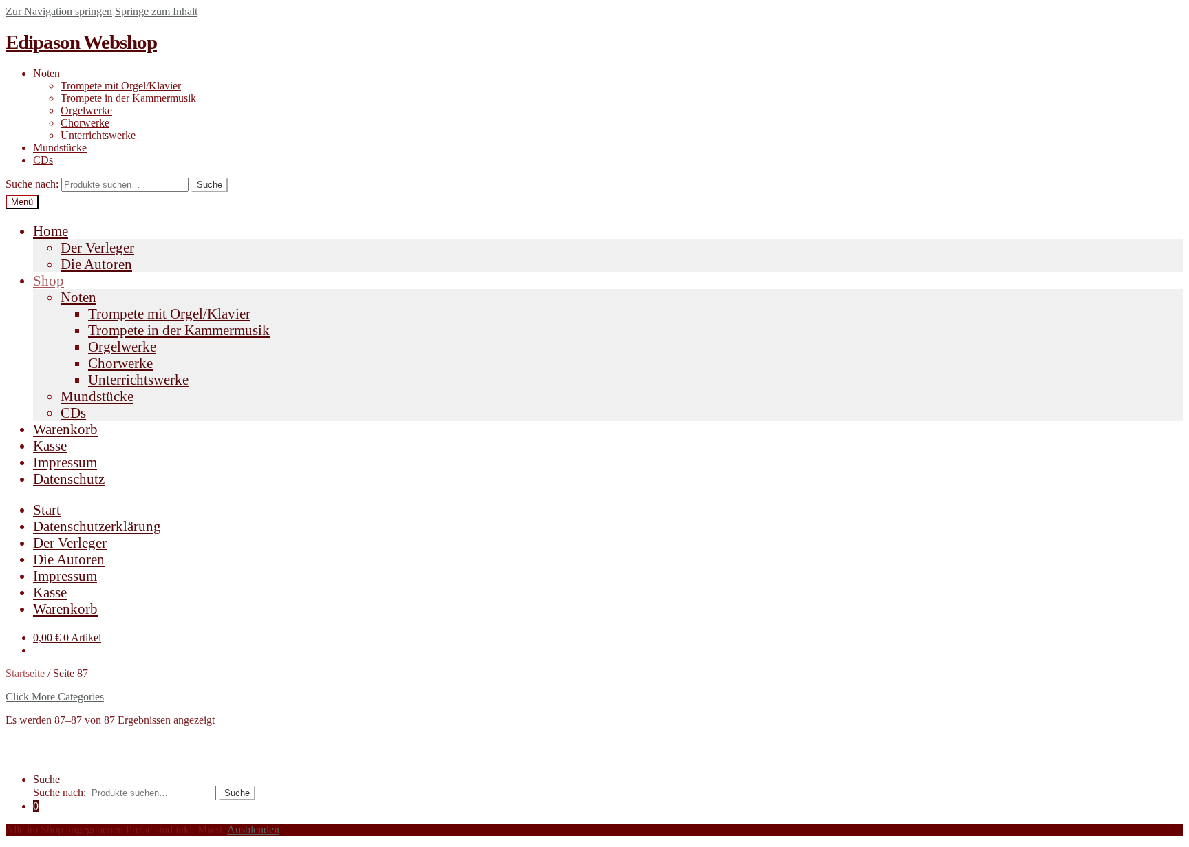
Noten (46, 73)
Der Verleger (97, 247)
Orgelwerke (86, 110)
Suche (209, 185)
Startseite (25, 673)
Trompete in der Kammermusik (128, 98)
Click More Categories (55, 697)
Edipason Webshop (81, 42)
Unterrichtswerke (98, 135)
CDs (43, 160)
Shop (48, 280)
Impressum (65, 462)
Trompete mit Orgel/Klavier (121, 86)
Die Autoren (96, 264)
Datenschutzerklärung (97, 526)
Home (50, 231)
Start (47, 509)
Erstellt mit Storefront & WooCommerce (93, 756)
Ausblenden (253, 829)
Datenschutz (69, 478)
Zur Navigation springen (59, 11)
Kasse (50, 445)
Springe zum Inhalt (156, 11)
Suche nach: (32, 184)
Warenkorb (65, 429)
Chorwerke (85, 123)
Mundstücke (60, 147)
